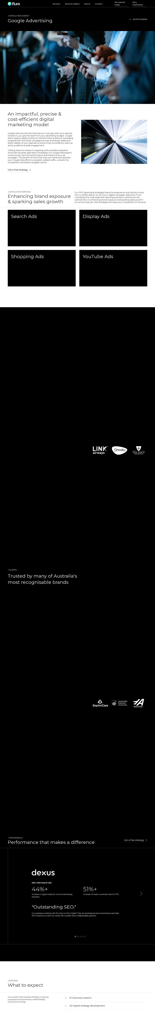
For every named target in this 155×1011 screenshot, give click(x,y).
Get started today (120, 3)
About (87, 4)
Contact (98, 4)
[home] (14, 3)
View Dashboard (137, 3)
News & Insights (72, 4)
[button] (141, 893)
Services (56, 4)
